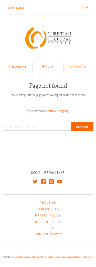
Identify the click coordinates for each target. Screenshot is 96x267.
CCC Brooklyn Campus (20, 256)
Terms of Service (48, 234)
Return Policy (48, 221)
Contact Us (48, 208)
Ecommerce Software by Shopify (77, 256)
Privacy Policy (48, 215)
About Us (48, 202)
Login (11, 7)
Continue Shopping (57, 110)
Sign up (20, 7)
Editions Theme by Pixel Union (47, 256)
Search (48, 227)
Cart (49, 67)
